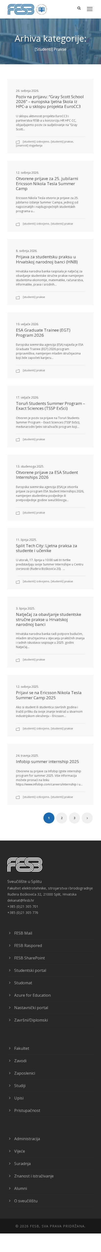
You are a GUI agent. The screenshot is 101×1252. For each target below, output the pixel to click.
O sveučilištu (26, 1201)
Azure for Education (32, 995)
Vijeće (19, 1151)
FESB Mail (23, 933)
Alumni (20, 1188)
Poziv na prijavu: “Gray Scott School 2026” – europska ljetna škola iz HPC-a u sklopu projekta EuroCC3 (50, 101)
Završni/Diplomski (31, 1020)
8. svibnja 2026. (26, 251)
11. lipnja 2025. (26, 540)
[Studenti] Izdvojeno (36, 141)
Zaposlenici (24, 1073)
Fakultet (21, 1048)
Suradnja (22, 1163)
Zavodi (20, 1060)
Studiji (19, 1085)
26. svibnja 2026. (27, 91)
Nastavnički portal (31, 1007)
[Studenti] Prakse (62, 141)
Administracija (27, 1138)
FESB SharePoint (29, 958)
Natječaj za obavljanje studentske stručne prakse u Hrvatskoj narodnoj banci (48, 619)
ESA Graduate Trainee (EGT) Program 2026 (43, 332)
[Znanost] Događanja (29, 145)
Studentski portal (30, 970)
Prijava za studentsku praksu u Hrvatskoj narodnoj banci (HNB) (47, 259)
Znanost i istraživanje (34, 1176)
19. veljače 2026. (27, 324)
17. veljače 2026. (27, 397)
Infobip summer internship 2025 (47, 761)
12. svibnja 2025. (27, 687)
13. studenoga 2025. (30, 466)
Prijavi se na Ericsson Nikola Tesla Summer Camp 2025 (49, 695)
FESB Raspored (28, 945)
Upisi (19, 1098)
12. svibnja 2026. (27, 173)
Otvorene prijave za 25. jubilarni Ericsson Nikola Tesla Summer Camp (47, 183)
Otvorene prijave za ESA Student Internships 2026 (47, 474)
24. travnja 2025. (27, 756)
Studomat (23, 982)
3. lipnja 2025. (25, 608)
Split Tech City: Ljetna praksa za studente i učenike (46, 548)
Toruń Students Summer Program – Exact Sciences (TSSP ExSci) (50, 406)
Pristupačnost (27, 1110)
